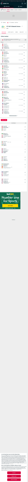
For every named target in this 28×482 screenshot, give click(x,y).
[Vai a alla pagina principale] (7, 3)
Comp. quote (10, 32)
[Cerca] (22, 3)
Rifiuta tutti (14, 476)
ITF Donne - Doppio (13, 22)
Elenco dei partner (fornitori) (7, 470)
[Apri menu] (25, 3)
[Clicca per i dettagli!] (13, 46)
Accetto (14, 472)
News (16, 32)
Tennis (4, 22)
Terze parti (11, 463)
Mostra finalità (14, 479)
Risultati (22, 32)
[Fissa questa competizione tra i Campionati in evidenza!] (22, 26)
